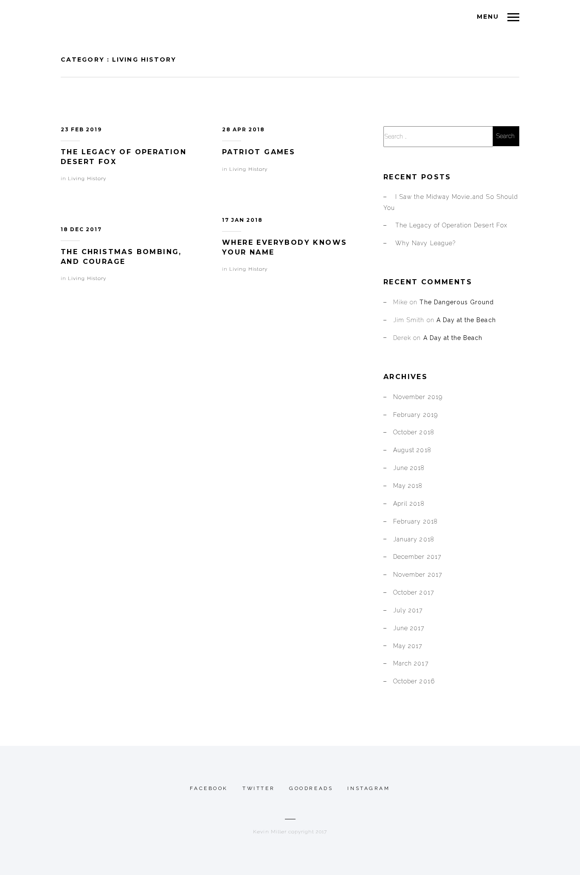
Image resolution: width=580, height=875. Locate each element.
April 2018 (408, 503)
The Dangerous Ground (457, 302)
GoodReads (311, 788)
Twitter (258, 788)
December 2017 (417, 556)
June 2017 (408, 628)
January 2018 (413, 539)
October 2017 (413, 592)
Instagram (368, 788)
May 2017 (407, 646)
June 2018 (408, 467)
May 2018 (407, 485)
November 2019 (417, 397)
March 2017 (410, 663)
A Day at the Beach (466, 320)
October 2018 (413, 432)
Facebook (209, 788)
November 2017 (417, 574)
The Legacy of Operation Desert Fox (451, 225)
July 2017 (407, 610)
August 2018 (412, 450)
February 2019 (415, 414)
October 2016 (414, 681)
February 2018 (415, 521)
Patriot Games (258, 152)
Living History (87, 178)
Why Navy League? (425, 243)
